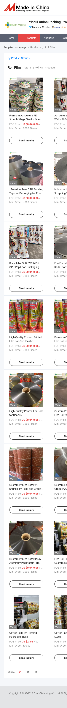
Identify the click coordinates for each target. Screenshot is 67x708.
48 (36, 671)
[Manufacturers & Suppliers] (27, 7)
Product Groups (20, 58)
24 (20, 671)
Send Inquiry (26, 140)
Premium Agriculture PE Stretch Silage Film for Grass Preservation (25, 119)
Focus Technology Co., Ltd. (47, 693)
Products (31, 38)
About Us (49, 38)
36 (28, 671)
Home (10, 38)
